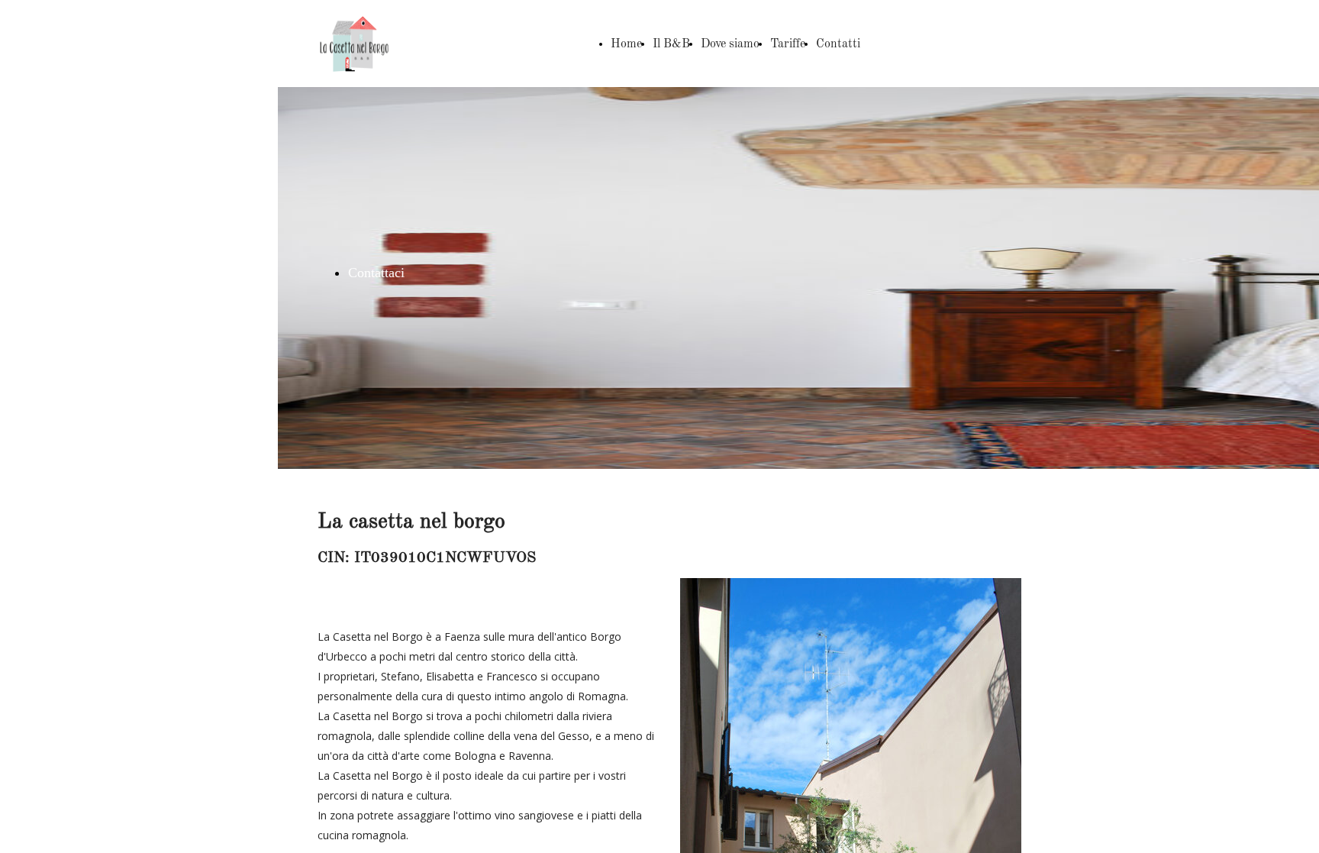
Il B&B (671, 44)
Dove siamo (730, 44)
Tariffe (787, 44)
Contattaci (376, 272)
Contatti (838, 44)
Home (626, 44)
